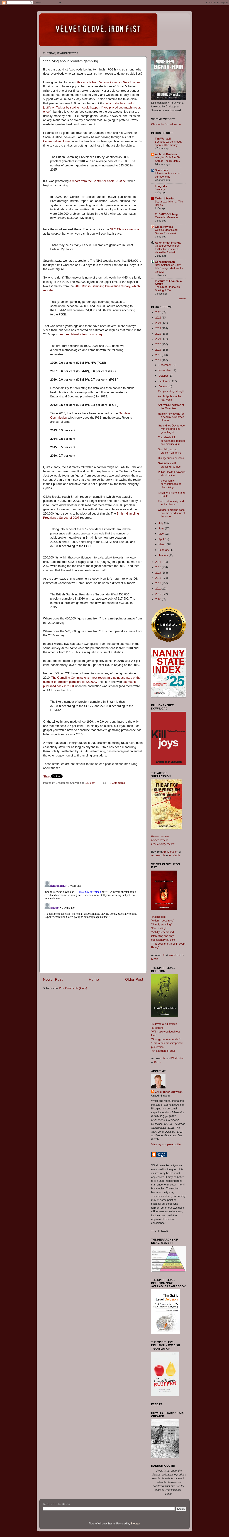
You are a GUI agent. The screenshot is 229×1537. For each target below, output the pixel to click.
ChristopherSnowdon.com (166, 124)
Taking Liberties (165, 198)
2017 (158, 360)
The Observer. (132, 82)
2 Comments (117, 782)
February (164, 549)
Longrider (161, 186)
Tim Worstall (163, 138)
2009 (158, 599)
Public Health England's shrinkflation (172, 473)
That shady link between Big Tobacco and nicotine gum (172, 440)
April (161, 539)
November (165, 370)
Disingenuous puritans (171, 457)
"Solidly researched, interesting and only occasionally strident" (163, 935)
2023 (158, 328)
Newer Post (53, 979)
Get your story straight (171, 391)
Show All (182, 299)
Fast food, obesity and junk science (171, 503)
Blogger (135, 1523)
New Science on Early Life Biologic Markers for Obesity (169, 268)
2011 (158, 588)
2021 (158, 338)
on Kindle (174, 855)
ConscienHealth (165, 261)
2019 (158, 349)
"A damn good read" (162, 920)
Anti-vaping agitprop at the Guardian (171, 406)
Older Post (134, 979)
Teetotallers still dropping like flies (169, 465)
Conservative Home (56, 141)
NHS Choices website (124, 229)
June (162, 528)
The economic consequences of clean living (169, 484)
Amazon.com (170, 851)
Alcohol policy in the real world (169, 398)
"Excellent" (157, 1027)
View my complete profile (166, 1144)
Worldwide (175, 955)
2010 (158, 593)
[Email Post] (104, 782)
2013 (158, 577)
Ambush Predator (166, 154)
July (161, 523)
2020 (158, 344)
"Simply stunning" (161, 924)
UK (163, 955)
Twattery (160, 189)
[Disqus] (93, 831)
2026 (158, 312)
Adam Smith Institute (168, 242)
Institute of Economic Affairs (168, 282)
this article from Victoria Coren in (99, 82)
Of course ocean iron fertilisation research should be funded (167, 249)
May (161, 533)
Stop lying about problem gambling (169, 451)
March (163, 544)
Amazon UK (158, 855)
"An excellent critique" (163, 1050)
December (165, 364)
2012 (158, 583)
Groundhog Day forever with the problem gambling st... (172, 429)
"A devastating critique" (164, 1023)
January (164, 555)
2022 (158, 333)
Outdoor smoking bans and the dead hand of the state (171, 513)
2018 (158, 355)
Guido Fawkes (164, 226)
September (165, 381)
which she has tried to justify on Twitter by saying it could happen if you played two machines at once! (92, 107)
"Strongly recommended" (165, 1039)
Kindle (154, 958)
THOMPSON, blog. (166, 214)
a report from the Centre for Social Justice (97, 181)
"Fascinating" (158, 928)
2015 (158, 567)
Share (47, 776)
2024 (158, 322)
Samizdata (161, 170)
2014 (158, 572)
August (163, 386)
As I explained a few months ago (81, 334)
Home (94, 979)
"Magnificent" (158, 916)
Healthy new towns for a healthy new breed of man (171, 417)
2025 (158, 317)
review (160, 836)
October (164, 375)
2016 (158, 561)
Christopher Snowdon (168, 1091)
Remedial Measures (167, 217)
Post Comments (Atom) (73, 988)
